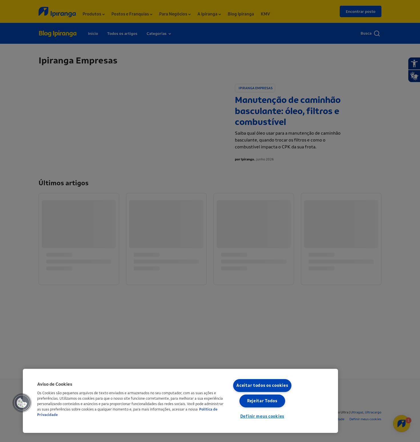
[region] (180, 401)
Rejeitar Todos (262, 401)
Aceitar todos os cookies (262, 385)
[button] (22, 403)
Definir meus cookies (262, 416)
